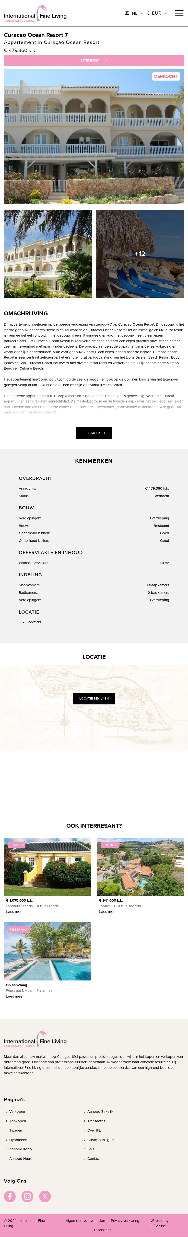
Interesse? (90, 60)
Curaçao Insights (100, 1140)
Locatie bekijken (94, 698)
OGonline (158, 1226)
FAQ (90, 1149)
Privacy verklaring (125, 1220)
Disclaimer (102, 1230)
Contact (93, 1158)
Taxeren (15, 1130)
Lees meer (91, 433)
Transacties (96, 1121)
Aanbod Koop (20, 1149)
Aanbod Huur (20, 1158)
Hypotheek (18, 1140)
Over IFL (94, 1130)
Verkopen (17, 1111)
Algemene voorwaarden (85, 1220)
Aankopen (17, 1121)
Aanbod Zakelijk (100, 1111)
